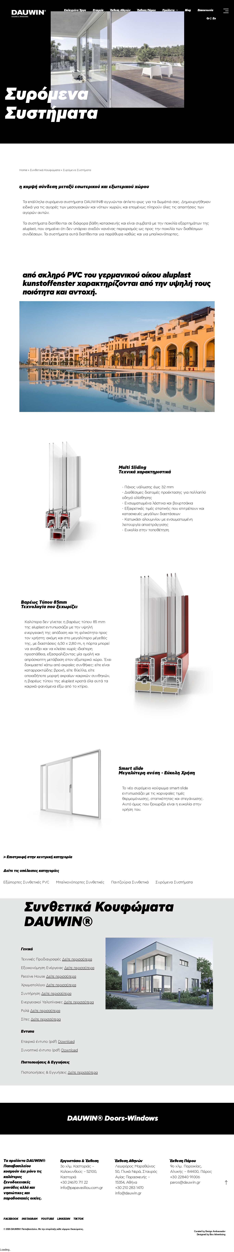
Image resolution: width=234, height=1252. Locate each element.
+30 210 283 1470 (129, 1188)
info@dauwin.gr (128, 1193)
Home (23, 170)
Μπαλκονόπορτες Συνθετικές (80, 882)
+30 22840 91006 (185, 1177)
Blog (188, 10)
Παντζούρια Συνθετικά (130, 882)
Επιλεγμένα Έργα (75, 10)
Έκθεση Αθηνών (120, 10)
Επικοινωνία (205, 10)
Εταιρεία (98, 10)
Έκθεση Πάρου (146, 10)
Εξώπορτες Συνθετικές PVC (26, 882)
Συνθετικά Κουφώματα (45, 170)
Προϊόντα (168, 10)
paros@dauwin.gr (185, 1182)
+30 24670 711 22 (74, 1182)
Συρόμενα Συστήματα (174, 882)
